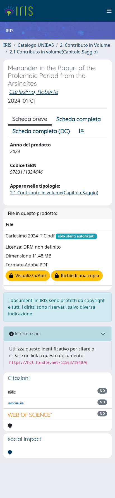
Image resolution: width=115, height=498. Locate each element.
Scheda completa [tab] (78, 119)
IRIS (7, 45)
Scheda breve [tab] (29, 118)
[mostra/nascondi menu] (109, 11)
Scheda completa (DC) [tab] (41, 130)
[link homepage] (20, 10)
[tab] (82, 131)
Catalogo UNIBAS (36, 45)
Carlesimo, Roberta (33, 91)
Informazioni (27, 333)
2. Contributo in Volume (85, 45)
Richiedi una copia (79, 276)
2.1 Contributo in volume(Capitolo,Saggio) (53, 52)
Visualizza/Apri (29, 276)
